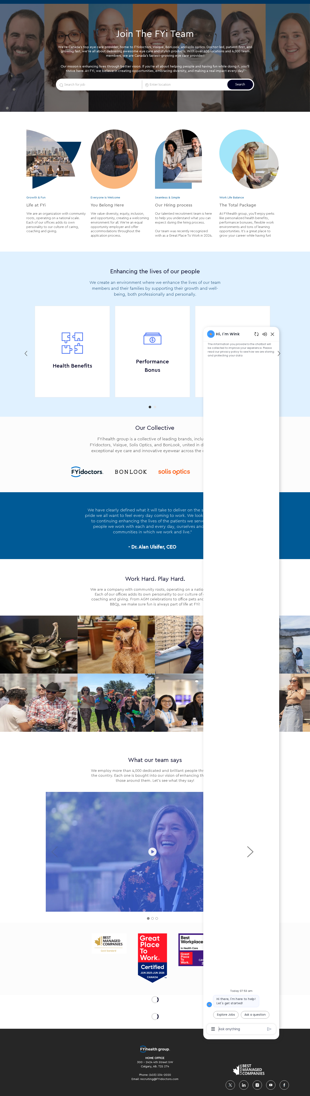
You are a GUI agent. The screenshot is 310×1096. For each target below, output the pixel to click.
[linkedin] (243, 1085)
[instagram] (257, 1085)
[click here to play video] (152, 852)
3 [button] (156, 918)
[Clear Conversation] (256, 334)
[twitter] (230, 1085)
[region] (241, 681)
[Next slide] (279, 353)
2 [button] (155, 407)
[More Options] (213, 1028)
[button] (240, 85)
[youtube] (270, 1085)
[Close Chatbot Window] (272, 334)
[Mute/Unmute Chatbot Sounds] (264, 334)
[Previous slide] (25, 353)
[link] (87, 473)
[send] (269, 1029)
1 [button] (150, 407)
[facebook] (284, 1085)
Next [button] (250, 851)
